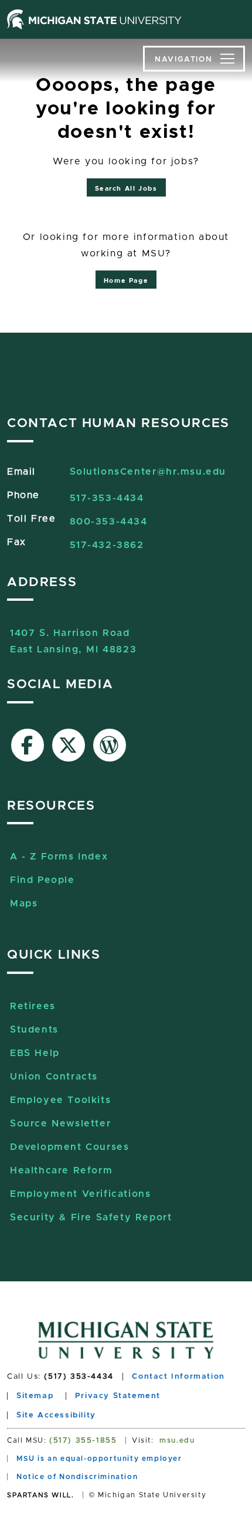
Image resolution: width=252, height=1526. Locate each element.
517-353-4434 (107, 498)
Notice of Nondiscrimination (77, 1476)
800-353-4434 (109, 521)
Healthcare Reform (61, 1170)
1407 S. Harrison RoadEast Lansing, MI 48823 (73, 634)
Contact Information (178, 1376)
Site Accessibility (56, 1415)
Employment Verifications (80, 1194)
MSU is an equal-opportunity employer (99, 1458)
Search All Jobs (126, 188)
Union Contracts (54, 1076)
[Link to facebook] (27, 745)
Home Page (126, 281)
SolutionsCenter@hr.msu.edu (148, 471)
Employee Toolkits (60, 1100)
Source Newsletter (60, 1123)
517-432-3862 (107, 545)
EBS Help (35, 1053)
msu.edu (177, 1440)
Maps (24, 903)
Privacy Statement (118, 1396)
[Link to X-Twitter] (68, 745)
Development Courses (69, 1147)
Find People (42, 880)
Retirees (33, 1006)
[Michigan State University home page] (94, 19)
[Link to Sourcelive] (109, 745)
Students (34, 1029)
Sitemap (34, 1396)
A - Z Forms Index (59, 856)
